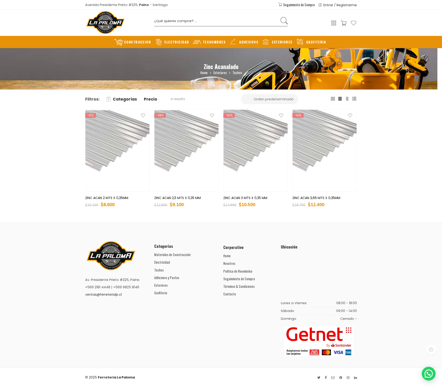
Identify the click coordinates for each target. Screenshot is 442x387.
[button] (429, 374)
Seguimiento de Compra (298, 4)
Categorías (125, 99)
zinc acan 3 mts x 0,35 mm (245, 198)
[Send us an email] (333, 377)
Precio (150, 99)
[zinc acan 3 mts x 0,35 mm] (255, 151)
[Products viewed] (431, 349)
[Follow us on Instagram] (348, 377)
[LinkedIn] (355, 377)
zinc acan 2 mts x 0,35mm (106, 198)
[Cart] (343, 24)
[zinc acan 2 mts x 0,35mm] (117, 151)
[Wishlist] (353, 25)
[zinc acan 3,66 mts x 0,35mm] (324, 151)
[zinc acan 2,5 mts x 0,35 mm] (186, 151)
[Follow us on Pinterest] (340, 377)
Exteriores (220, 72)
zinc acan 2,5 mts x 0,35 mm (177, 198)
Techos (237, 72)
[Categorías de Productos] (334, 24)
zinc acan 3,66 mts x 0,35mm (316, 198)
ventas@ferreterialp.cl (103, 294)
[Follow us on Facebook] (326, 377)
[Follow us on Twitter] (318, 377)
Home (204, 72)
